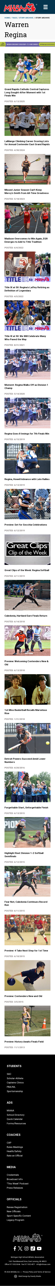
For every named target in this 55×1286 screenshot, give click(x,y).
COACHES (13, 1134)
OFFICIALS (14, 1199)
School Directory (15, 1114)
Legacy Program (15, 1220)
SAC (9, 1074)
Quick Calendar (15, 1119)
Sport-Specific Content (19, 1215)
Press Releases (15, 1187)
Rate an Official (15, 1155)
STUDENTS (14, 1066)
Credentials (13, 1174)
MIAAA (10, 1110)
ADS (10, 1102)
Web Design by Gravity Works (29, 1276)
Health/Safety (14, 1151)
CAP (9, 1142)
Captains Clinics (15, 1082)
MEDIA (11, 1167)
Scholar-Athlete (15, 1078)
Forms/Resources (16, 1123)
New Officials (14, 1211)
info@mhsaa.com (43, 1264)
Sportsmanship (15, 1091)
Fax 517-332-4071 (28, 1264)
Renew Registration (17, 1207)
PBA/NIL (11, 1086)
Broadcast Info (15, 1179)
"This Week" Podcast (17, 1183)
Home (7, 18)
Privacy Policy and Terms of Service (36, 1272)
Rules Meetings (15, 1147)
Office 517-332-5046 (12, 1264)
